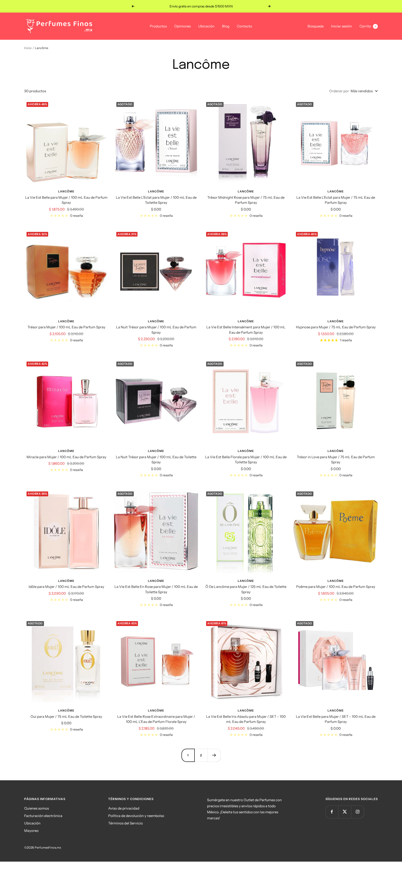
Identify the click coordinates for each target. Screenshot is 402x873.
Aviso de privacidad (123, 808)
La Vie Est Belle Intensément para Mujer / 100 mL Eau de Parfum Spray (245, 330)
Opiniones (182, 26)
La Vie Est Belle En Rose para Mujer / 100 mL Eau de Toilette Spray (156, 589)
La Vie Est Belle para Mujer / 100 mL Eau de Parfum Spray (66, 200)
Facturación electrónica (43, 816)
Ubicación (206, 26)
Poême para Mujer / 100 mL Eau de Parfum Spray (335, 586)
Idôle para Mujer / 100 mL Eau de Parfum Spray (66, 586)
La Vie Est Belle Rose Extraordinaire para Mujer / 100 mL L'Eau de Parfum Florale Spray (156, 719)
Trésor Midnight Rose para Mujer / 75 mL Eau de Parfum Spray (246, 200)
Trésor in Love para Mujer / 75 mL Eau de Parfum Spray (336, 460)
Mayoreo (31, 830)
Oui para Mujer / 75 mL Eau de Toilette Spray (66, 716)
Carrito (367, 26)
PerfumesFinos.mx (48, 847)
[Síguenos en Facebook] (331, 811)
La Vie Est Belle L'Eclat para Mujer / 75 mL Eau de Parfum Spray (335, 200)
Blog (225, 26)
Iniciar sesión (341, 26)
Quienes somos (36, 808)
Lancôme (66, 191)
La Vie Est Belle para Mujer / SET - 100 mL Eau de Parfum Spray (335, 719)
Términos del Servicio (125, 823)
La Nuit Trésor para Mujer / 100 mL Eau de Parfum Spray (156, 330)
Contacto (244, 26)
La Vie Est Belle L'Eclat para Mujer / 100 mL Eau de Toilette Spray (156, 200)
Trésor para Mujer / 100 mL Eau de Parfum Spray (66, 327)
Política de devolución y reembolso (136, 816)
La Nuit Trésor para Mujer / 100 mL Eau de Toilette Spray (156, 460)
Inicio (28, 48)
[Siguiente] (214, 755)
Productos (158, 26)
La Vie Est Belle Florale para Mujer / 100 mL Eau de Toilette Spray (246, 460)
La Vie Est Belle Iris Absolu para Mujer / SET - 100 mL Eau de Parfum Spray (246, 719)
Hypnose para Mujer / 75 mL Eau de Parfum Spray (336, 327)
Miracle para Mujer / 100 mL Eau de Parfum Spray (66, 457)
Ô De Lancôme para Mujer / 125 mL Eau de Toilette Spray (245, 589)
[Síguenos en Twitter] (344, 811)
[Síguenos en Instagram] (357, 811)
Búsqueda (316, 26)
